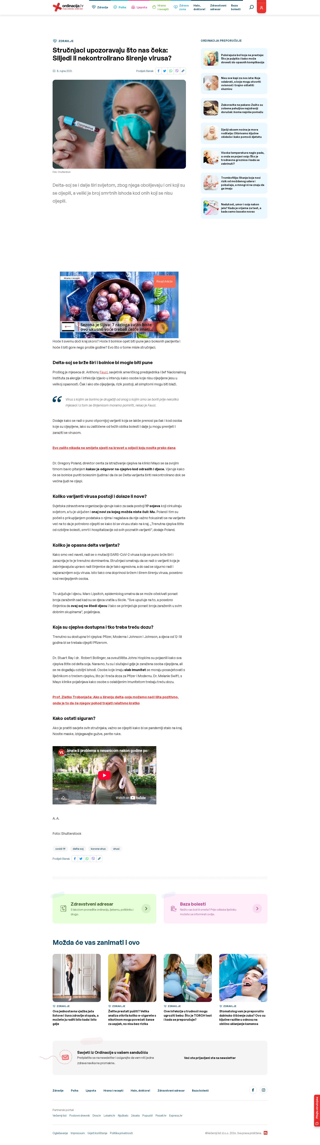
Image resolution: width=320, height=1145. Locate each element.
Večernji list (60, 1115)
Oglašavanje (60, 1133)
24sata (135, 1115)
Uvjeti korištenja (97, 1133)
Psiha (122, 7)
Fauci (104, 372)
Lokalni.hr (109, 1115)
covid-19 (60, 848)
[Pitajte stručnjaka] (317, 1110)
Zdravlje (102, 7)
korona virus (98, 848)
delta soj (78, 848)
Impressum (78, 1133)
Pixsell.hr (161, 1115)
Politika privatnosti (121, 1133)
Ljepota (142, 7)
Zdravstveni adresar (171, 1090)
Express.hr (175, 1115)
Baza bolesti (200, 1090)
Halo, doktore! (140, 1090)
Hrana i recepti (113, 1090)
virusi (116, 848)
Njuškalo (123, 1115)
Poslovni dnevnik (79, 1115)
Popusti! (147, 1115)
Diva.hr (97, 1115)
